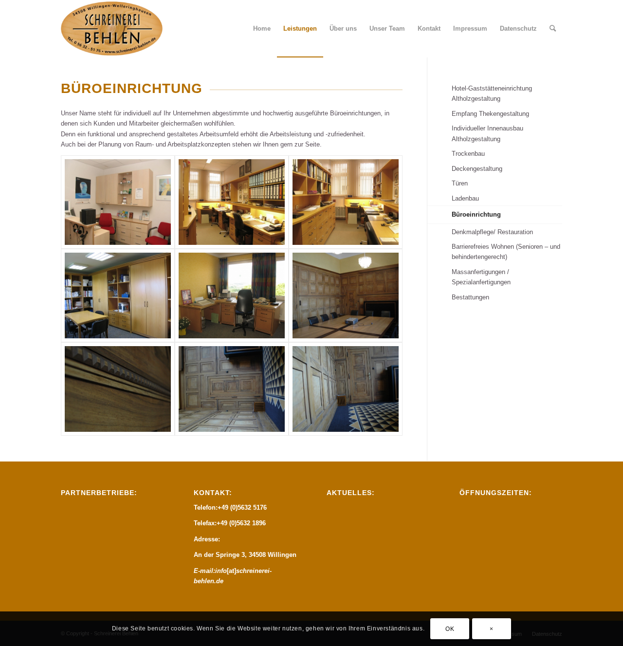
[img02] (232, 202)
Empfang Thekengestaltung (490, 113)
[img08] (232, 389)
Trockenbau (468, 153)
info (221, 570)
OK (449, 629)
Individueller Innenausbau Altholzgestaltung (487, 133)
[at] (231, 570)
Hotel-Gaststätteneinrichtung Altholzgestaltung (492, 93)
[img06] (346, 295)
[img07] (118, 389)
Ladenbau (465, 198)
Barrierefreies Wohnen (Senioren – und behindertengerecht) (506, 251)
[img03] (346, 202)
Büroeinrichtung (476, 214)
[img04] (118, 295)
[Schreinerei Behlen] (112, 28)
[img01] (118, 202)
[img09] (346, 389)
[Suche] (552, 28)
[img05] (232, 295)
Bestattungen (470, 297)
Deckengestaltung (477, 168)
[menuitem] (262, 28)
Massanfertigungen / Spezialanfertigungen (481, 277)
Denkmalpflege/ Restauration (492, 232)
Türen (460, 183)
